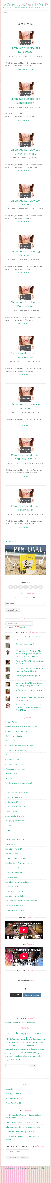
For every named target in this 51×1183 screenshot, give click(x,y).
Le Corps (8, 835)
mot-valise (23, 1049)
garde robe (12, 1042)
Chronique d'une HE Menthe (15, 750)
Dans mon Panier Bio (12, 773)
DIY (29, 1038)
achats (7, 1034)
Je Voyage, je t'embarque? (14, 820)
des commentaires (14, 1098)
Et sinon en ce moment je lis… (16, 806)
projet (18, 1053)
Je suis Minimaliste (12, 811)
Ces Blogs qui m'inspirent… (15, 736)
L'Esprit (8, 825)
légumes (24, 1046)
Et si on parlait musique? (14, 797)
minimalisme (11, 1048)
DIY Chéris (9, 778)
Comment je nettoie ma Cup (26, 644)
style (11, 1056)
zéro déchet (16, 1059)
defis (15, 1038)
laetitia (14, 56)
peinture (7, 1053)
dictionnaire (21, 1039)
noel (34, 1049)
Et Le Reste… (10, 788)
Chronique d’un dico (12, 759)
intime (33, 1042)
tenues (16, 1056)
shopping (39, 1053)
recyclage (32, 1052)
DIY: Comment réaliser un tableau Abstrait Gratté (23, 1122)
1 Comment (37, 107)
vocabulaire (36, 1056)
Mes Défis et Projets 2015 (14, 849)
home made (21, 1042)
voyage (7, 1060)
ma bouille (31, 1045)
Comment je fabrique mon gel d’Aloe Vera (21, 1131)
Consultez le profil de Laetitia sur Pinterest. (20, 1022)
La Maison (9, 830)
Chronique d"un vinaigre (14, 741)
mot (19, 1049)
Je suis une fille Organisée (14, 816)
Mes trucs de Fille (11, 853)
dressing (35, 1039)
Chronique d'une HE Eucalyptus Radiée (19, 745)
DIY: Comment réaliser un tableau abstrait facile (23, 1127)
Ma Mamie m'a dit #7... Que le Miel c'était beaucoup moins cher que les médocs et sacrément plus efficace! (28, 653)
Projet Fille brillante (12, 877)
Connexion (9, 1089)
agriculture (13, 1034)
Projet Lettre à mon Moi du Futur (17, 882)
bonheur (37, 1033)
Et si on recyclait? (11, 802)
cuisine (9, 1038)
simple (7, 1056)
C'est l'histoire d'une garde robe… (17, 731)
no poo (37, 1049)
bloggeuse (25, 1033)
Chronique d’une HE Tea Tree (16, 764)
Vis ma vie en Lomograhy (14, 910)
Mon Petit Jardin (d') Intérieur (16, 858)
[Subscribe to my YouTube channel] (35, 587)
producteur (13, 1053)
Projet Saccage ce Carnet (14, 891)
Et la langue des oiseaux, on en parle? (18, 783)
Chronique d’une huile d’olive (15, 769)
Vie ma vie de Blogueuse (14, 905)
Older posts (10, 541)
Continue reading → (25, 69)
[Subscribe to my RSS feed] (40, 587)
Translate (22, 627)
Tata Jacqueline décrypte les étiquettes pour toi (21, 900)
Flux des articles (13, 1093)
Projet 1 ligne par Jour (13, 868)
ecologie (41, 1038)
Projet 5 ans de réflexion (14, 872)
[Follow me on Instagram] (30, 587)
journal (38, 1042)
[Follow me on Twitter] (15, 587)
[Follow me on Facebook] (10, 587)
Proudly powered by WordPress (14, 1168)
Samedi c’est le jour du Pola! (15, 896)
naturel (29, 1049)
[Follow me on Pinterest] (25, 587)
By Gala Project (11, 722)
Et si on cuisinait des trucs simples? (17, 792)
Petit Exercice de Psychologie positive (18, 863)
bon (31, 1034)
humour (28, 1042)
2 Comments (38, 311)
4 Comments (37, 56)
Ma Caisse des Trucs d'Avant (15, 839)
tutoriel (21, 1055)
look (20, 1046)
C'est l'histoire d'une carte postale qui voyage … (22, 726)
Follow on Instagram (32, 995)
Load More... (16, 994)
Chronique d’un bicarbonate (15, 755)
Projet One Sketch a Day (14, 886)
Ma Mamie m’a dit (12, 844)
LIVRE (12, 1045)
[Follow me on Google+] (20, 587)
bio (18, 1033)
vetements (28, 1056)
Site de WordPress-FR (13, 1103)
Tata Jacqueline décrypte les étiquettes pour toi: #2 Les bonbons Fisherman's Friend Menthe (29, 707)
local (17, 1046)
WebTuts (43, 1168)
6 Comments (38, 260)
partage (42, 1049)
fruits (6, 1042)
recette (24, 1052)
